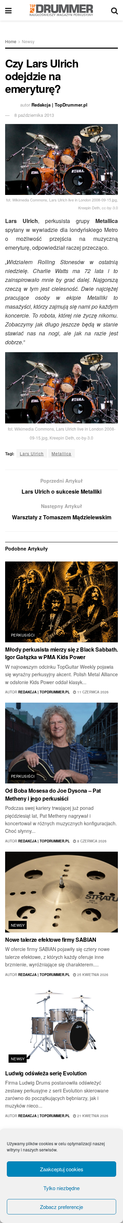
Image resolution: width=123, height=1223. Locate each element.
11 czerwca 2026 (92, 692)
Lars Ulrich (32, 453)
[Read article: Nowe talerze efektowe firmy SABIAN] (61, 892)
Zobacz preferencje (61, 1206)
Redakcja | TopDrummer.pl (59, 104)
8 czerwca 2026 (91, 841)
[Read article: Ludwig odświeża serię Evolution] (61, 1025)
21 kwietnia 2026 (92, 1115)
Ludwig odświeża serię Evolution (46, 1073)
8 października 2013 (34, 115)
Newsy (28, 41)
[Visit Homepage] (61, 10)
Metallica (61, 453)
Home (10, 41)
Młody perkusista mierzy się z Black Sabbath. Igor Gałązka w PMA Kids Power (61, 653)
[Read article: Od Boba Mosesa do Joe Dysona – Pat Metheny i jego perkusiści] (61, 743)
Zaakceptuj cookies (61, 1169)
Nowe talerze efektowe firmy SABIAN (50, 939)
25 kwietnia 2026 (92, 974)
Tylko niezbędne (61, 1187)
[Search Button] (114, 10)
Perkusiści (23, 635)
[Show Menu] (8, 10)
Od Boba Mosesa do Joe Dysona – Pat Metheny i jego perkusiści (53, 794)
